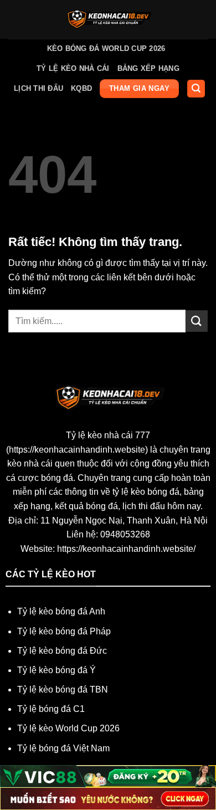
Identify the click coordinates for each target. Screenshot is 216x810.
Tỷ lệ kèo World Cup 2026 (68, 728)
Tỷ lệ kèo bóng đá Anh (61, 611)
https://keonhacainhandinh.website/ (126, 548)
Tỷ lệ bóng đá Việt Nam (63, 748)
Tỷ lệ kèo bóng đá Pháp (64, 631)
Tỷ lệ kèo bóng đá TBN (62, 689)
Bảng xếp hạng (148, 68)
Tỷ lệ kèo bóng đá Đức (62, 650)
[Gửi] (197, 321)
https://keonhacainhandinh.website (77, 449)
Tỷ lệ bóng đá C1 (51, 709)
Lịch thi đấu (38, 88)
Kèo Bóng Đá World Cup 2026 (106, 48)
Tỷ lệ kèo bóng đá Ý (56, 670)
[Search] (196, 89)
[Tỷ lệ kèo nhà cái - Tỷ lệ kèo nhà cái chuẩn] (108, 19)
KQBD (81, 88)
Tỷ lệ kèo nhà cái (73, 68)
